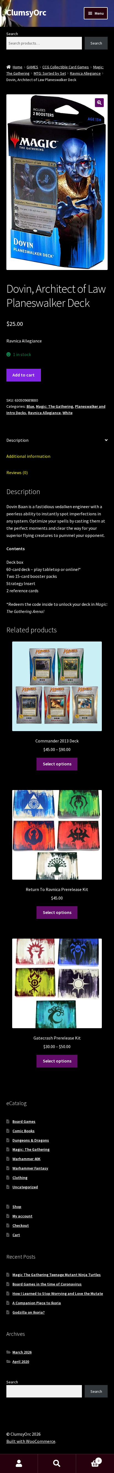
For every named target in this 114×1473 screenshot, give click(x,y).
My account (22, 1216)
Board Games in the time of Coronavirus (47, 1284)
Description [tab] (17, 440)
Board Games (23, 1121)
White (67, 412)
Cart (16, 1234)
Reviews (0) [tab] (17, 472)
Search (12, 33)
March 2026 (22, 1352)
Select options (57, 764)
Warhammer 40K (26, 1158)
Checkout (20, 1225)
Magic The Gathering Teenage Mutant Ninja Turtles (56, 1274)
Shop (16, 1206)
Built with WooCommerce (30, 1441)
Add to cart (23, 375)
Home (17, 66)
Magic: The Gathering (54, 406)
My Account (19, 1463)
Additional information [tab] (28, 456)
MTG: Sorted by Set (50, 73)
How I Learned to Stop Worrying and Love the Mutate (57, 1293)
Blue (30, 406)
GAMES (32, 66)
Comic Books (23, 1130)
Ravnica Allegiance (85, 73)
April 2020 (20, 1361)
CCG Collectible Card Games (65, 66)
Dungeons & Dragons (30, 1140)
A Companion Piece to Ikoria (36, 1302)
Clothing (19, 1177)
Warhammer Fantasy (30, 1168)
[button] (99, 102)
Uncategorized (25, 1186)
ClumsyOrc (26, 12)
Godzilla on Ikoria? (28, 1312)
